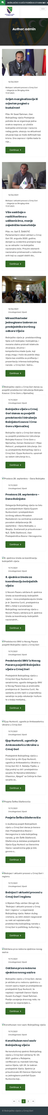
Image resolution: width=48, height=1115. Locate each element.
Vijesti (24, 312)
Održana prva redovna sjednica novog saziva (20, 970)
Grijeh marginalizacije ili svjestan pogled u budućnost (21, 103)
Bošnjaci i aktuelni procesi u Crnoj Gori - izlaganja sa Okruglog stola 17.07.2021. (21, 90)
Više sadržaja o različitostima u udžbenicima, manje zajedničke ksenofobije (20, 218)
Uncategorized (14, 312)
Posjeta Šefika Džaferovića (23, 817)
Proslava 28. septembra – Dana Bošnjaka (22, 497)
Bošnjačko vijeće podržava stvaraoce (26, 2)
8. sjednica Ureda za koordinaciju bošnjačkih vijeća (21, 581)
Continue (14, 150)
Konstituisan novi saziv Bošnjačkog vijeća (20, 1043)
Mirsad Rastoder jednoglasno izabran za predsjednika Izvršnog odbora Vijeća (21, 324)
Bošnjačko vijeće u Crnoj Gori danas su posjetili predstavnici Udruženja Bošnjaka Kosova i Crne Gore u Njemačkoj (21, 417)
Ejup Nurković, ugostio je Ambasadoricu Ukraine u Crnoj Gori (22, 745)
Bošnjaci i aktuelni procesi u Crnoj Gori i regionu (23, 895)
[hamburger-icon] (43, 9)
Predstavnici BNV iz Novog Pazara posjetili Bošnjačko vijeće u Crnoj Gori (22, 665)
